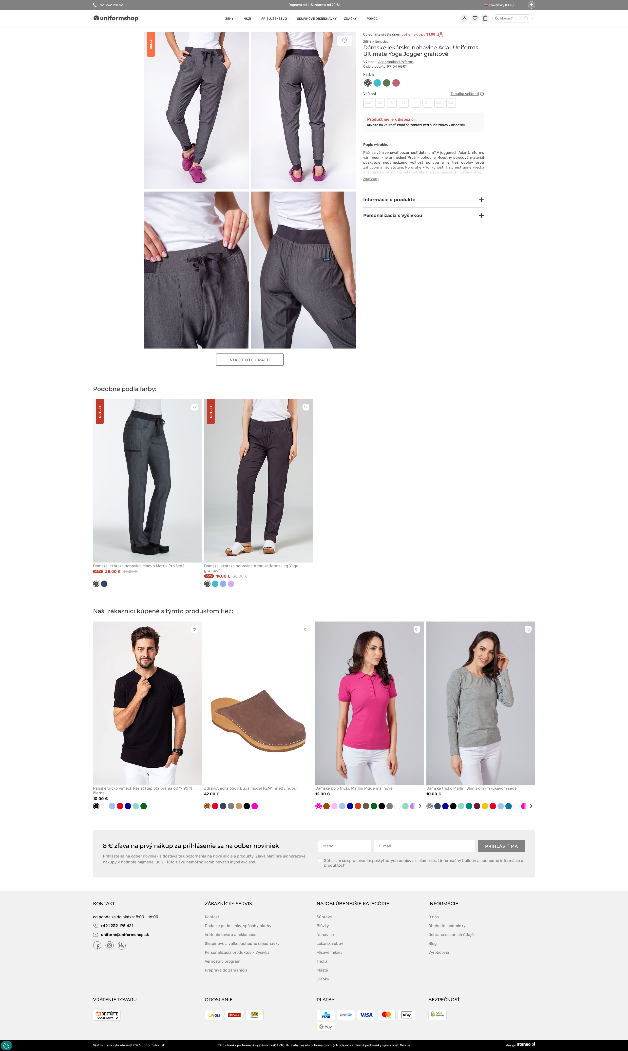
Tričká (322, 961)
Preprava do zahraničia (226, 970)
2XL (439, 103)
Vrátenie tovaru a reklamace (230, 934)
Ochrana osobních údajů (451, 934)
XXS (368, 103)
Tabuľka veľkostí (465, 94)
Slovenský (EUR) (501, 5)
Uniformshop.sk (153, 1045)
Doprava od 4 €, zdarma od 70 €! (314, 5)
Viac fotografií (250, 360)
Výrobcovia (438, 952)
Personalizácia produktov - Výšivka (237, 952)
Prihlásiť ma (501, 846)
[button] (423, 200)
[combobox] (512, 18)
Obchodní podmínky (447, 925)
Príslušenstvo (274, 18)
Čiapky (323, 979)
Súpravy (324, 917)
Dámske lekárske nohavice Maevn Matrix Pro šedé (139, 566)
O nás (433, 917)
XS (380, 103)
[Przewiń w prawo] (418, 806)
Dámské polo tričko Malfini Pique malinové (354, 788)
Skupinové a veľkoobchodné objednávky (242, 943)
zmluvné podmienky (366, 1045)
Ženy (229, 18)
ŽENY (367, 41)
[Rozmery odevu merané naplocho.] (482, 94)
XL (427, 103)
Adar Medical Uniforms (396, 62)
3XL (451, 103)
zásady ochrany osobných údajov (324, 1045)
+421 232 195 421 (111, 5)
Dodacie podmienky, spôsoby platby (238, 925)
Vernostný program (222, 961)
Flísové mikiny (330, 952)
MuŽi (247, 18)
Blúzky (323, 925)
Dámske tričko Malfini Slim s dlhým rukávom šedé (471, 788)
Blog (432, 943)
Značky (350, 18)
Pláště (322, 970)
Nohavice (381, 41)
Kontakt (212, 917)
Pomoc (372, 18)
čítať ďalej (371, 179)
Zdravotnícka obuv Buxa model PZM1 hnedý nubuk (251, 788)
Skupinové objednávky (317, 18)
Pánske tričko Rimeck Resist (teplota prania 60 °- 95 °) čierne (142, 790)
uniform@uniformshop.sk (125, 934)
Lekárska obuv (330, 943)
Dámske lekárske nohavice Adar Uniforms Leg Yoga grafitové (251, 568)
